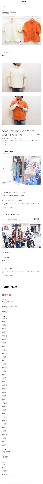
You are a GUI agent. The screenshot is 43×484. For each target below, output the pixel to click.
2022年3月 (5, 329)
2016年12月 (5, 417)
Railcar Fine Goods (6, 456)
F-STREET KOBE (6, 468)
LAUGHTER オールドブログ (8, 475)
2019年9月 (5, 371)
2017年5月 (5, 410)
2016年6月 (5, 426)
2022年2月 (5, 331)
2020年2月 (5, 364)
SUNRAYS (5, 473)
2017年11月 (5, 402)
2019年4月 (5, 378)
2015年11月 (5, 435)
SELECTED (5, 455)
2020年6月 (5, 359)
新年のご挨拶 (5, 311)
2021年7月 (5, 340)
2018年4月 (5, 395)
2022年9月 (5, 322)
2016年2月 (5, 431)
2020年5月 (5, 360)
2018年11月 (5, 385)
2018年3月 (5, 396)
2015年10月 (5, 437)
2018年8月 (5, 389)
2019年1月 (5, 382)
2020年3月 (5, 363)
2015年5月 (5, 444)
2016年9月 (5, 421)
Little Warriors (5, 470)
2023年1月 (5, 321)
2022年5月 (5, 327)
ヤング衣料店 (5, 474)
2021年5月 (5, 343)
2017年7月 (5, 407)
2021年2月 (5, 347)
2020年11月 (5, 352)
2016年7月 (5, 424)
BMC (4, 464)
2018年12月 (5, 384)
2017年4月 (5, 412)
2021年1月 (5, 349)
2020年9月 (5, 354)
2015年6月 (5, 442)
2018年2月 (5, 398)
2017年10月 (5, 403)
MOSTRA (4, 471)
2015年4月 (5, 445)
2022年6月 (5, 325)
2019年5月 (5, 377)
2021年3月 (5, 346)
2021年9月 (5, 338)
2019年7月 (5, 374)
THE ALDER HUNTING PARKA (10, 214)
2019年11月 (5, 368)
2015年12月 (5, 434)
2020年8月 (5, 356)
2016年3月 (5, 430)
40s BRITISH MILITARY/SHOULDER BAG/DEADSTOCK (13, 304)
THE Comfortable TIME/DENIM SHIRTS (10, 309)
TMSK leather (5, 457)
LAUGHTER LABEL (6, 453)
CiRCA (4, 467)
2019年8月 (5, 373)
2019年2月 (5, 381)
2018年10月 (5, 387)
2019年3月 (5, 380)
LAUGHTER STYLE (7, 152)
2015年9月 (5, 438)
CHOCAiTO (5, 466)
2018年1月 (5, 399)
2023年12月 (5, 318)
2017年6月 (5, 409)
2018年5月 (5, 393)
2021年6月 (5, 342)
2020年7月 (5, 357)
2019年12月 (5, 367)
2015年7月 (5, 441)
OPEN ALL (4, 451)
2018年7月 (5, 391)
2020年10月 (5, 353)
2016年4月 (5, 428)
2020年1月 (5, 366)
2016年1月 (5, 433)
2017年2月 (5, 414)
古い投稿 (4, 281)
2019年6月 (5, 375)
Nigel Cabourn (5, 458)
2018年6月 (5, 392)
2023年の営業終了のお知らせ (8, 301)
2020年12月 (5, 350)
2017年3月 (5, 413)
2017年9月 (5, 405)
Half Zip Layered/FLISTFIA (9, 12)
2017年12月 (5, 400)
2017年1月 (5, 416)
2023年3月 (5, 320)
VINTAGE (4, 452)
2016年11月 (5, 419)
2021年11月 (5, 335)
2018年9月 (5, 388)
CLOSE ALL (8, 451)
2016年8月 (5, 423)
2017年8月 (5, 406)
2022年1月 (5, 332)
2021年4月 (5, 345)
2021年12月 (5, 333)
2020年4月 (5, 361)
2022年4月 (5, 328)
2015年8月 (5, 440)
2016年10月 (5, 420)
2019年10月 (5, 370)
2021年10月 (5, 336)
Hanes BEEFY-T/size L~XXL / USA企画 (10, 306)
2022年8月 (5, 324)
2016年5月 (5, 427)
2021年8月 (5, 339)
